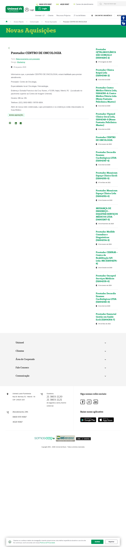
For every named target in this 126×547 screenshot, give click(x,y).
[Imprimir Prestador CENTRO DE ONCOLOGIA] (10, 123)
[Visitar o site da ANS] (65, 438)
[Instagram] (89, 402)
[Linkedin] (95, 402)
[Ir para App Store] (106, 419)
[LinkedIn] (16, 123)
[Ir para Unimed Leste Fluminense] (14, 10)
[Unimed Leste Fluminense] (7, 21)
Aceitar (97, 542)
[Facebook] (21, 123)
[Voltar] (9, 47)
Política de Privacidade (47, 543)
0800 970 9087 (45, 4)
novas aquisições (16, 115)
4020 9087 (62, 4)
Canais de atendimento (84, 4)
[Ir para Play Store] (88, 419)
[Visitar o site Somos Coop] (44, 438)
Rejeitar (111, 542)
